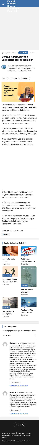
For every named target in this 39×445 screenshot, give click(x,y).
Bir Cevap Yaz (10, 327)
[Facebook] (16, 424)
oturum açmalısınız (28, 331)
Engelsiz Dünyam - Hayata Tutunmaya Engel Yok (13, 6)
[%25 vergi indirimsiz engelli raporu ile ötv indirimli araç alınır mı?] (29, 255)
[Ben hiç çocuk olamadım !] (29, 281)
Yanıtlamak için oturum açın (19, 386)
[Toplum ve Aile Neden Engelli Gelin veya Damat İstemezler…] (29, 307)
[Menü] (4, 4)
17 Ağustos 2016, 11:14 (24, 392)
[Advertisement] (19, 27)
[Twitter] (22, 424)
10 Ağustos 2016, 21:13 (27, 343)
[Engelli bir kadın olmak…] (10, 255)
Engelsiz (10, 66)
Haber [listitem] (5, 234)
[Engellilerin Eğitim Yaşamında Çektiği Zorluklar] (10, 281)
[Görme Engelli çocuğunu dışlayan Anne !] (10, 307)
